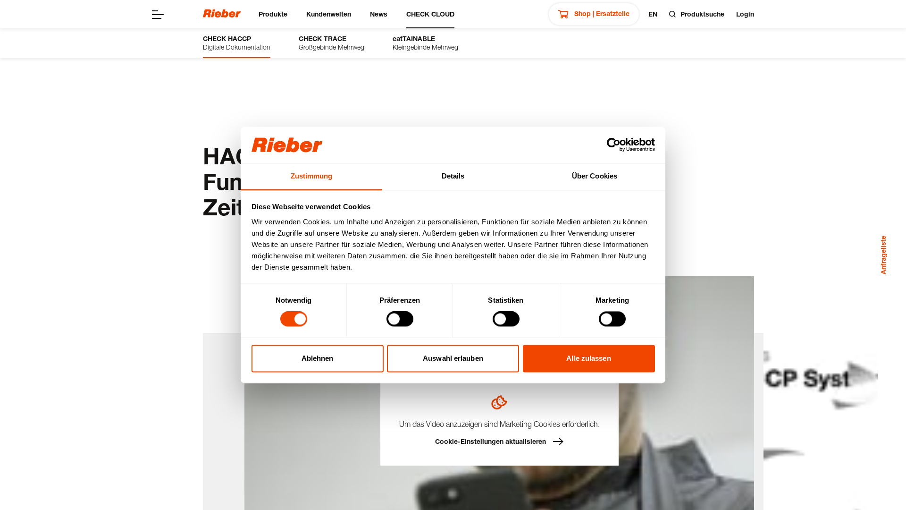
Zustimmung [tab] (312, 176)
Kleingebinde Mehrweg (425, 42)
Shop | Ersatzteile (600, 13)
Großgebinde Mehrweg (331, 42)
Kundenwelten (328, 14)
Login (745, 14)
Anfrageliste (883, 255)
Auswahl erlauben (453, 358)
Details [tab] (453, 176)
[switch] (399, 319)
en (652, 14)
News (378, 14)
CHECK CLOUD (430, 14)
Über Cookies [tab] (594, 176)
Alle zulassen (588, 358)
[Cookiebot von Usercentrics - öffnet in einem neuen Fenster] (613, 145)
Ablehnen (318, 358)
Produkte (273, 14)
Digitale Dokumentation (236, 42)
